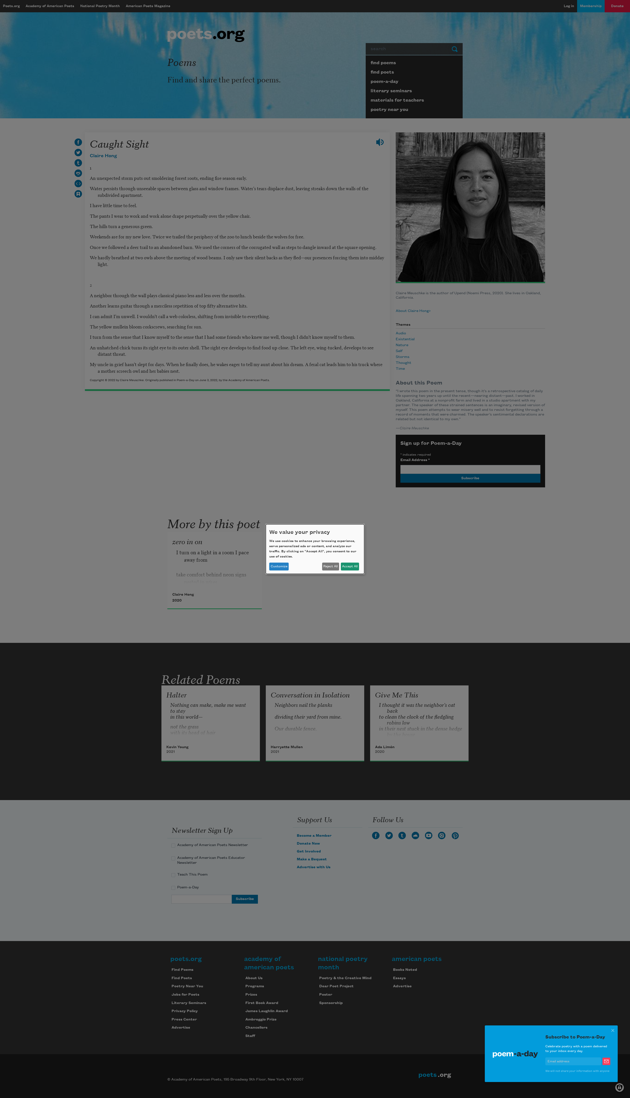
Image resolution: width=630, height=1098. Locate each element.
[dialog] (315, 549)
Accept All (350, 566)
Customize (279, 566)
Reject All (330, 566)
